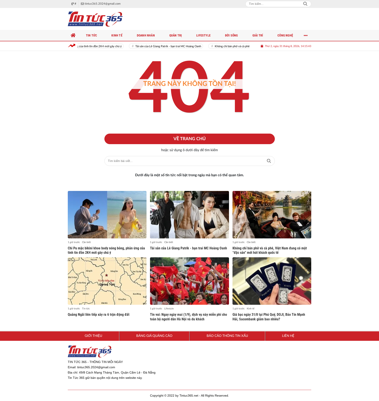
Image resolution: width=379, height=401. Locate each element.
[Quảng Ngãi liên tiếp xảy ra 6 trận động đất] (107, 281)
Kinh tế (250, 308)
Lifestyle (169, 308)
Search (305, 4)
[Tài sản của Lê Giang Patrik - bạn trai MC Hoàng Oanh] (189, 214)
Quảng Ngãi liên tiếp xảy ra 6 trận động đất (98, 314)
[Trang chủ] (73, 35)
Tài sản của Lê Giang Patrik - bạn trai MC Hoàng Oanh (157, 46)
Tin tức (86, 308)
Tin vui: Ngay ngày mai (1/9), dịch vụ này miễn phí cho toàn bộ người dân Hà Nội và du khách (188, 316)
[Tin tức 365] (95, 19)
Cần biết (86, 242)
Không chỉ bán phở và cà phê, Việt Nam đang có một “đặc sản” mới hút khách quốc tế (269, 250)
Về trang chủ (189, 139)
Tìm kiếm (268, 161)
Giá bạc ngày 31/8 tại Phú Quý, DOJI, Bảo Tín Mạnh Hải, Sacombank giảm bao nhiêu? (268, 316)
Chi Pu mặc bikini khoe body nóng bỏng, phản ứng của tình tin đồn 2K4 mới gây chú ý (106, 250)
